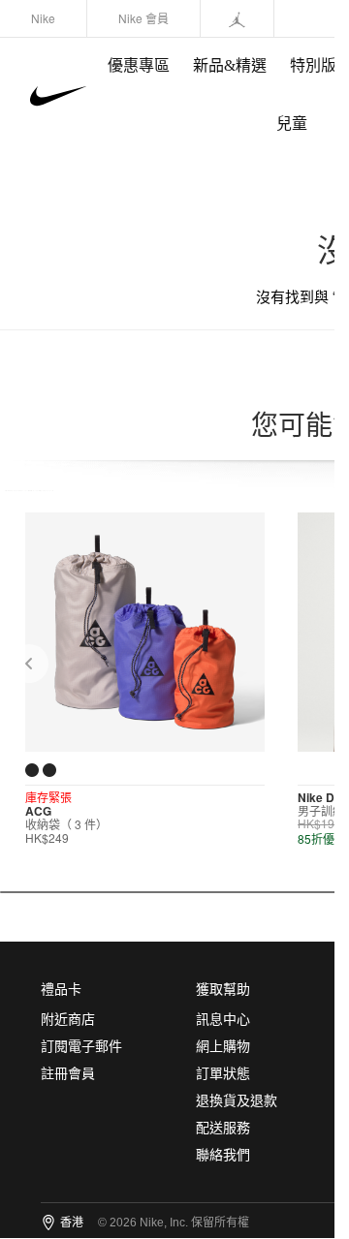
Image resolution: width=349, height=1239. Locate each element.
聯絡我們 (223, 1155)
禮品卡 (61, 989)
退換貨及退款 (236, 1101)
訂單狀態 (223, 1074)
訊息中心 (223, 1019)
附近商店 (68, 1019)
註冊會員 (68, 1074)
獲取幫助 (223, 989)
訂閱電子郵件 (81, 1046)
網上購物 (223, 1046)
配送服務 (223, 1128)
